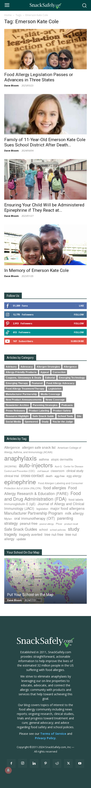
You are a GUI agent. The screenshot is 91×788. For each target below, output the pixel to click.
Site (79, 416)
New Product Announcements (24, 399)
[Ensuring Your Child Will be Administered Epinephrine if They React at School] (45, 179)
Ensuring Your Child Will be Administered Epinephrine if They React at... (44, 207)
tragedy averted (30, 534)
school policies (58, 529)
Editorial (50, 377)
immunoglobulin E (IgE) (20, 504)
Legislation (54, 388)
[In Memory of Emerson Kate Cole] (45, 244)
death (49, 476)
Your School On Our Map (23, 552)
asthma (44, 459)
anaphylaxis (20, 457)
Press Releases (15, 410)
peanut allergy (47, 523)
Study (45, 421)
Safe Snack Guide (43, 416)
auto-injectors (36, 465)
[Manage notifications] (8, 770)
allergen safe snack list (38, 447)
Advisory (11, 366)
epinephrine (20, 481)
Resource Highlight (17, 416)
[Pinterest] (45, 763)
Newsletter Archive (17, 405)
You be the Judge (62, 421)
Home (8, 15)
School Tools (65, 416)
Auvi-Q (58, 466)
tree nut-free (53, 534)
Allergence (70, 366)
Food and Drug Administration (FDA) (42, 496)
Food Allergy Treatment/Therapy (25, 388)
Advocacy (27, 366)
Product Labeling (39, 410)
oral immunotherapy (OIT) (34, 518)
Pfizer (59, 523)
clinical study (74, 470)
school (43, 529)
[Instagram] (22, 763)
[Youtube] (80, 763)
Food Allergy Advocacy (60, 383)
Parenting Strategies (45, 405)
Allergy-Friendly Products (21, 372)
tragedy (10, 534)
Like (81, 305)
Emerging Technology (72, 377)
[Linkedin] (34, 763)
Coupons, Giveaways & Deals (23, 377)
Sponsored (31, 421)
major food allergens (67, 508)
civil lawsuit (43, 471)
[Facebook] (11, 763)
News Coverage (55, 399)
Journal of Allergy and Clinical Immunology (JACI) (44, 506)
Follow (79, 314)
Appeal (44, 372)
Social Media (13, 421)
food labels (76, 499)
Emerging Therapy (17, 383)
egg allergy (74, 476)
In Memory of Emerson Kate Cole (36, 270)
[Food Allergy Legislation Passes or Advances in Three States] (45, 49)
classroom (57, 471)
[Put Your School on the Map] (45, 581)
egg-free (60, 476)
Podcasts (67, 405)
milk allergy (74, 513)
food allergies (54, 487)
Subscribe (77, 341)
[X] (68, 763)
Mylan (8, 518)
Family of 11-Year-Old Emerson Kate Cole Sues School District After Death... (44, 142)
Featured (37, 383)
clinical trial (11, 475)
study (73, 528)
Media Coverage (50, 394)
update (21, 539)
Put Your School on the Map (30, 594)
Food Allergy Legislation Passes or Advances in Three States (38, 77)
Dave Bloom (11, 85)
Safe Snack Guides (20, 529)
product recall (71, 523)
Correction (59, 372)
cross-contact (32, 475)
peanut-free (28, 523)
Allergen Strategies (48, 366)
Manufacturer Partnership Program (33, 513)
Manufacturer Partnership (21, 394)
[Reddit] (57, 763)
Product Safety (62, 410)
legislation (42, 509)
